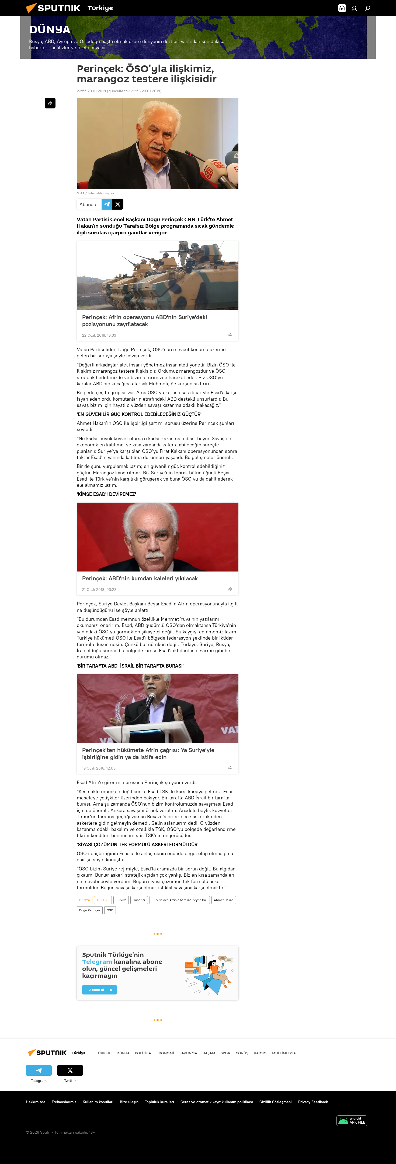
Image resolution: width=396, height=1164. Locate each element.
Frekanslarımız (64, 1101)
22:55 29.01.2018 (91, 91)
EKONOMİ (165, 1052)
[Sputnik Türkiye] (55, 14)
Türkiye (121, 900)
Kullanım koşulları (98, 1101)
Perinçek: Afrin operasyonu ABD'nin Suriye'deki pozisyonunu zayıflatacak (144, 320)
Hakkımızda (35, 1101)
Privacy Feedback (313, 1101)
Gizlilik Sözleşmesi (275, 1101)
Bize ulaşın (129, 1101)
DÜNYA (84, 900)
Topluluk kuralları (159, 1101)
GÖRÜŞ (242, 1052)
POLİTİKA (143, 1052)
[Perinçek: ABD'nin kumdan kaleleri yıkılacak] (157, 537)
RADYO (260, 1052)
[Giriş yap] (354, 8)
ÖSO (110, 910)
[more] (230, 334)
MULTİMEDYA (284, 1052)
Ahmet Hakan (224, 900)
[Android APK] (352, 1121)
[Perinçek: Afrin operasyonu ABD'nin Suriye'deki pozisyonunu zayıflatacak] (157, 275)
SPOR (225, 1052)
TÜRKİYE (102, 900)
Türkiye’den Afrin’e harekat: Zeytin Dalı (179, 900)
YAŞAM (209, 1052)
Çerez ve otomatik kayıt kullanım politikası (216, 1101)
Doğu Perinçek (89, 910)
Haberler (139, 900)
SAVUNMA (188, 1052)
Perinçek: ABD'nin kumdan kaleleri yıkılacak (140, 578)
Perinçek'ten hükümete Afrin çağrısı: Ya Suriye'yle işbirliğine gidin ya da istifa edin (148, 753)
